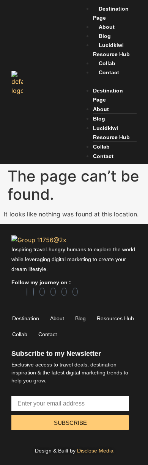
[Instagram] (42, 292)
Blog (105, 36)
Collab (107, 63)
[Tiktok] (64, 292)
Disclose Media (95, 451)
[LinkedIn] (33, 292)
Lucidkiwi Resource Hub (111, 49)
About (107, 27)
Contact (109, 72)
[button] (107, 81)
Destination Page (111, 13)
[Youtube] (75, 292)
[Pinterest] (53, 292)
